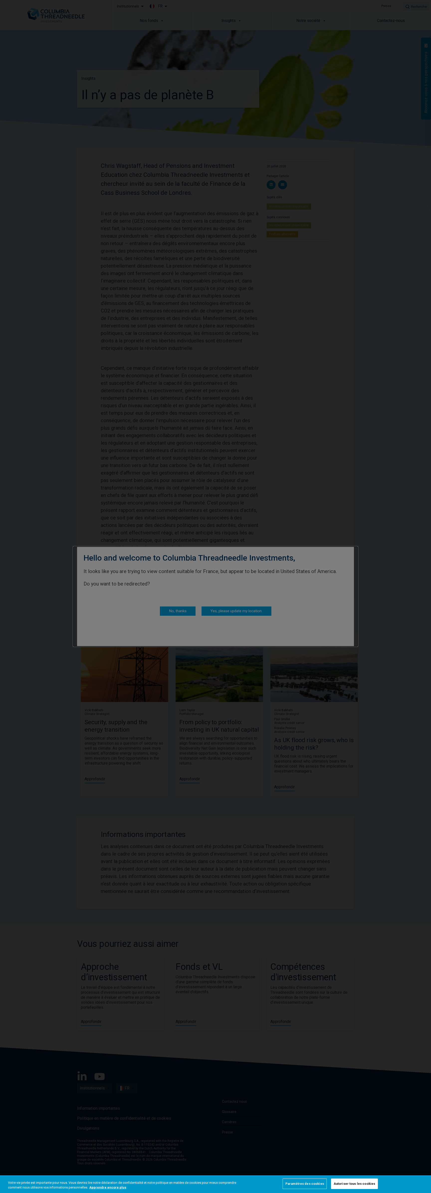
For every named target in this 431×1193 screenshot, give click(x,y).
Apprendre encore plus (107, 1188)
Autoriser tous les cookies (354, 1184)
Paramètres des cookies (304, 1184)
